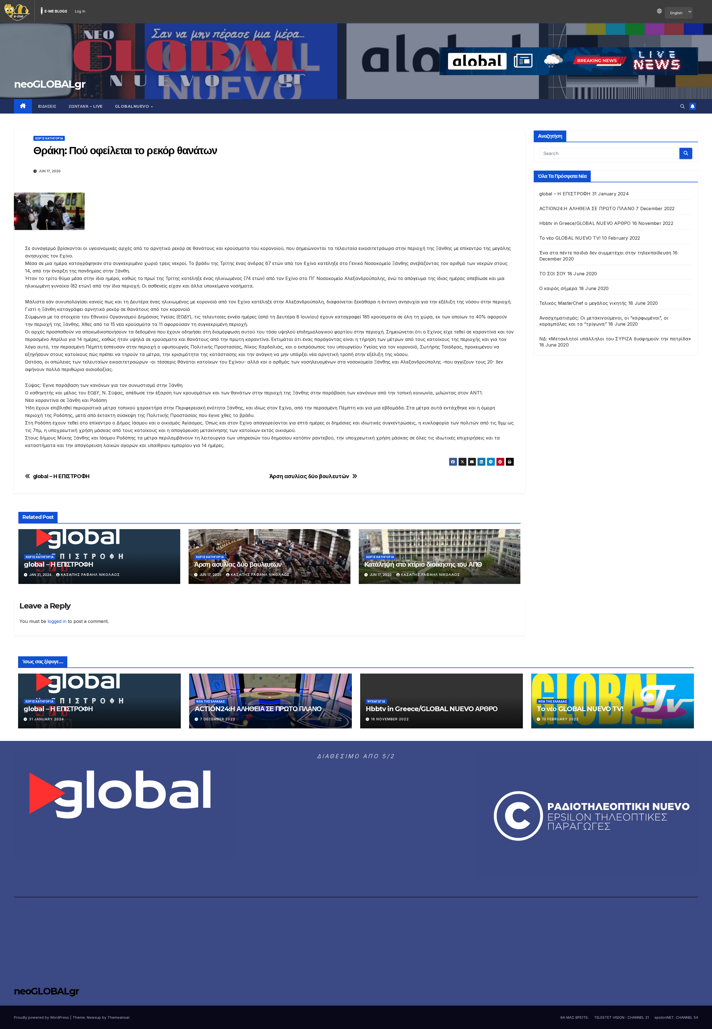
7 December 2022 (217, 719)
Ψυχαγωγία (376, 701)
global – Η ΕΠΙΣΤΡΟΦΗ (61, 476)
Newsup (94, 1017)
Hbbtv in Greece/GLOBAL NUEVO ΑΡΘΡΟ (585, 223)
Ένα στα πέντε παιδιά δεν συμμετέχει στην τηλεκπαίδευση (605, 253)
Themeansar (118, 1017)
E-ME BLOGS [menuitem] (55, 11)
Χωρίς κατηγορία (49, 138)
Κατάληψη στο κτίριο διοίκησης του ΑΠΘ (423, 564)
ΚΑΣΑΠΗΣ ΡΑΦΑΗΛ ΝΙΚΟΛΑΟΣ (90, 575)
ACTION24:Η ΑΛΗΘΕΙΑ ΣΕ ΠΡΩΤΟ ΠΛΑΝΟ (587, 208)
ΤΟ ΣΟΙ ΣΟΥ (552, 273)
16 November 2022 (390, 719)
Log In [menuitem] (80, 11)
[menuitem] (17, 11)
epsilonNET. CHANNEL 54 (676, 1017)
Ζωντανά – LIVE (86, 106)
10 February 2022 (560, 719)
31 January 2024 (46, 719)
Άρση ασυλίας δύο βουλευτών (309, 476)
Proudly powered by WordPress (42, 1017)
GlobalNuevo (132, 106)
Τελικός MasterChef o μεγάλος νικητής (583, 303)
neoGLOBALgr (49, 84)
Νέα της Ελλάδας (210, 701)
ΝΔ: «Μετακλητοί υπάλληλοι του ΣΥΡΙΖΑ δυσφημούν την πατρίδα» (615, 339)
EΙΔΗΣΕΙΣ (47, 106)
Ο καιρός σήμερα (558, 288)
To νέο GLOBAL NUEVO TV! (570, 238)
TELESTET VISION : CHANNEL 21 (621, 1017)
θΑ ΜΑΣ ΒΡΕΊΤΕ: (574, 1017)
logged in (57, 621)
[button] (682, 106)
